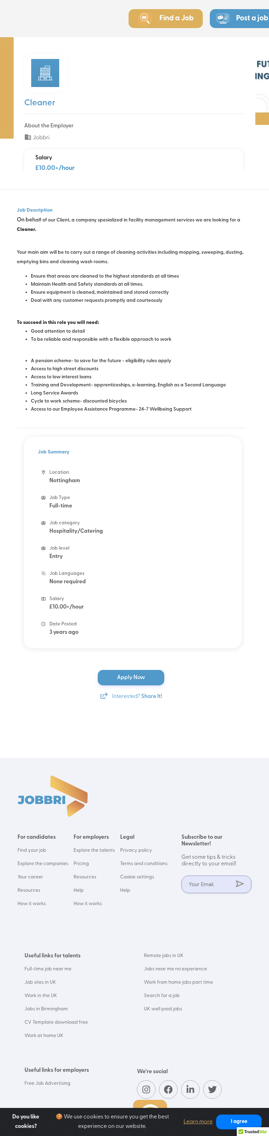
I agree (239, 1121)
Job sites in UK (40, 982)
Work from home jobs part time (178, 982)
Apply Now (131, 677)
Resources (29, 890)
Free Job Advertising (47, 1083)
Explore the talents (94, 850)
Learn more (198, 1122)
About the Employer (49, 126)
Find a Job (176, 18)
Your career (30, 877)
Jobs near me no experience (175, 969)
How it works (32, 903)
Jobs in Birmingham (46, 1009)
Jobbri (41, 138)
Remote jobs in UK (164, 955)
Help (79, 890)
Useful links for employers (57, 1070)
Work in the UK (41, 995)
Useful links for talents (53, 956)
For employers (91, 837)
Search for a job (162, 995)
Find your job (32, 850)
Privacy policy (136, 850)
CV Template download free (56, 1022)
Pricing (81, 863)
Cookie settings (137, 877)
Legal (127, 837)
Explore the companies (43, 863)
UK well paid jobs (163, 1009)
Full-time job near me (48, 969)
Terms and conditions (143, 863)
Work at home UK (44, 1035)
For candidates (37, 837)
